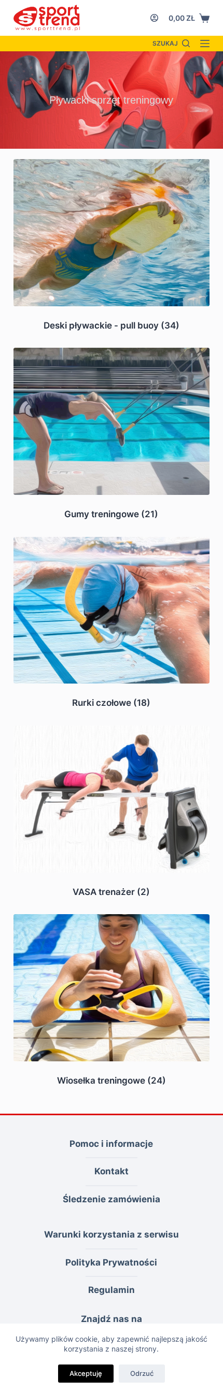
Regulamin (111, 1290)
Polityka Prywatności (111, 1262)
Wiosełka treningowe (111, 1080)
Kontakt (111, 1171)
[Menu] (205, 43)
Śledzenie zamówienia (111, 1199)
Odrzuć (142, 1373)
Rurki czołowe (111, 703)
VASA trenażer (111, 892)
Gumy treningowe (111, 514)
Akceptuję (85, 1373)
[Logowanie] (154, 18)
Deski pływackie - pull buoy (111, 325)
